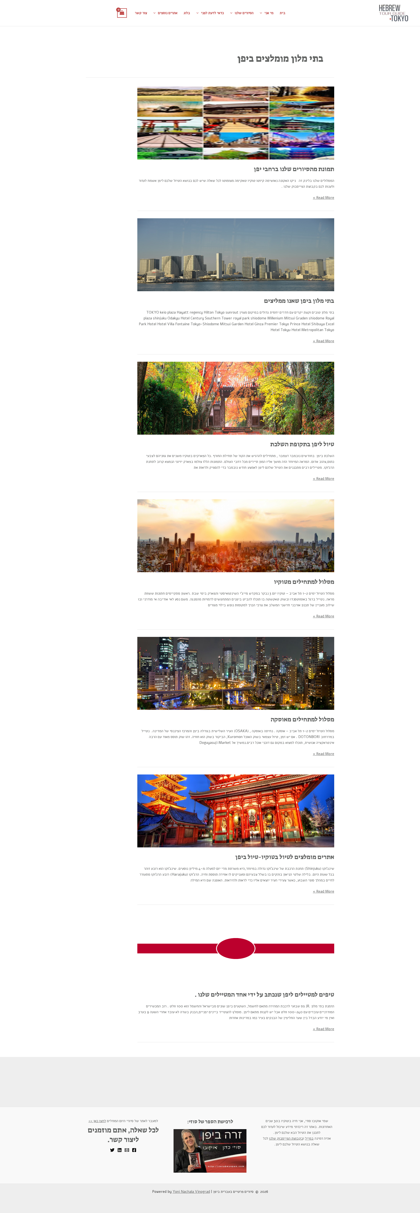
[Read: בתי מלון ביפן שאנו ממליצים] (235, 254)
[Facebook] (134, 1150)
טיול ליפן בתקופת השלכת (302, 444)
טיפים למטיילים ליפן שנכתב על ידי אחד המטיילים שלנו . (264, 994)
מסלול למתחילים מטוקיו (304, 582)
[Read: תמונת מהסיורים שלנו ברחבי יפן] (235, 122)
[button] (262, 13)
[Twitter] (112, 1150)
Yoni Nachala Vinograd (191, 1191)
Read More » (323, 197)
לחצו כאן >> (97, 1120)
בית (282, 12)
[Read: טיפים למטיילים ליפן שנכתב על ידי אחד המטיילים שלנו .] (235, 948)
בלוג (187, 12)
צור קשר (141, 12)
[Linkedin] (119, 1150)
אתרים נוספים (167, 12)
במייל (309, 1138)
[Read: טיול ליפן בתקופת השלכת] (235, 398)
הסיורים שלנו (244, 12)
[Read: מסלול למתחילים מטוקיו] (235, 535)
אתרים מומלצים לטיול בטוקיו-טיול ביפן (284, 857)
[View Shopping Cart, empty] (122, 13)
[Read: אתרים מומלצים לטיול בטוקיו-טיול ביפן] (235, 810)
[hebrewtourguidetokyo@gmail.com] (127, 1150)
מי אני (268, 12)
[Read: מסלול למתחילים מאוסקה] (235, 673)
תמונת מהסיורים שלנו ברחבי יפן (294, 169)
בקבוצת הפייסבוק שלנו (286, 1138)
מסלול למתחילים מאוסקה (302, 719)
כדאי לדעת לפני (212, 12)
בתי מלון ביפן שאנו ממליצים (299, 301)
